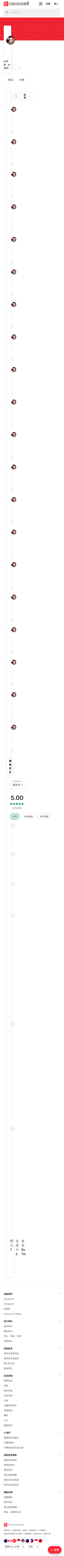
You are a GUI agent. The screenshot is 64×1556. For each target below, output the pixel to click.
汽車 (6, 1400)
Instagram (9, 1303)
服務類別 (8, 1425)
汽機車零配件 (10, 1405)
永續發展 (32, 1530)
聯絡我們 (17, 1530)
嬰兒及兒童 (9, 1363)
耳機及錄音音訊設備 (13, 1447)
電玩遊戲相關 (10, 1474)
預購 (6, 1385)
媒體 (24, 1530)
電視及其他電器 (11, 1358)
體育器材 (8, 1469)
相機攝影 (8, 1497)
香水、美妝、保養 (12, 1336)
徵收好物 (8, 1390)
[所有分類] (40, 3)
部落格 (7, 1308)
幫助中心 (7, 1530)
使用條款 (28, 1533)
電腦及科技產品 (11, 1437)
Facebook (9, 1299)
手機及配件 (9, 1442)
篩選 (25, 96)
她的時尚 (8, 1331)
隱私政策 (37, 1533)
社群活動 (8, 1395)
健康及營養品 (10, 1460)
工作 (6, 1420)
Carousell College (12, 1313)
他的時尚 (8, 1326)
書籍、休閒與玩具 (12, 1512)
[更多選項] (19, 67)
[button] (7, 65)
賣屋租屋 (8, 1410)
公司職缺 (41, 1530)
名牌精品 (8, 1341)
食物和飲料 (9, 1465)
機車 (6, 1415)
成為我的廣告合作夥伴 (13, 1533)
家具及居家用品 (11, 1353)
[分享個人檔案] (15, 67)
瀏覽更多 (10, 766)
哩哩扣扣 (8, 1380)
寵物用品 (8, 1368)
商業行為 (47, 1533)
